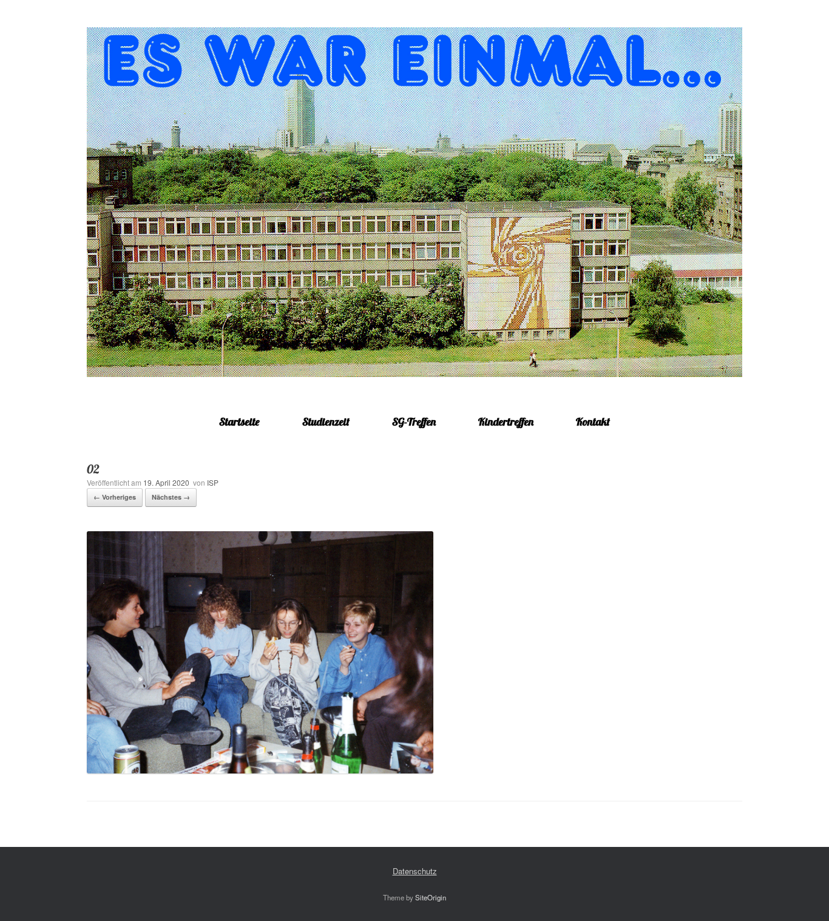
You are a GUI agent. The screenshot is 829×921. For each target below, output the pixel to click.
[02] (260, 770)
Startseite (239, 422)
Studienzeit (326, 422)
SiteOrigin (430, 897)
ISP (212, 482)
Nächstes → (171, 496)
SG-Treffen (414, 422)
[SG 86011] (414, 202)
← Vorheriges (114, 496)
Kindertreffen (505, 422)
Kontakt (593, 422)
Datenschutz (415, 871)
